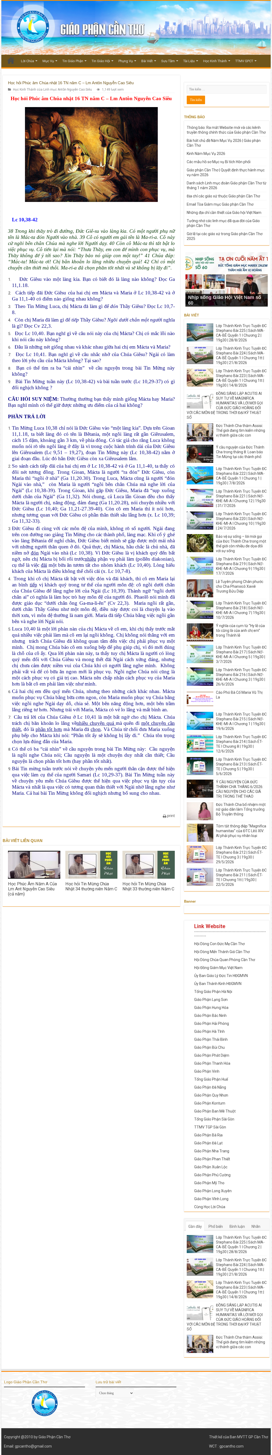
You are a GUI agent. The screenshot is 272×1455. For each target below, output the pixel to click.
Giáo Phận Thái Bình (211, 1039)
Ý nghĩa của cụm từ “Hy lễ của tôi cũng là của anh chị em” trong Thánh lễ (240, 630)
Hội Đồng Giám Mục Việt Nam (218, 968)
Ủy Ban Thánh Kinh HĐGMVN (217, 984)
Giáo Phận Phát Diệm (211, 1055)
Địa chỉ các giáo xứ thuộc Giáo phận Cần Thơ (223, 196)
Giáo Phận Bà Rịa (208, 1135)
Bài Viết (147, 61)
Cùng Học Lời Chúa (209, 1207)
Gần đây (195, 1226)
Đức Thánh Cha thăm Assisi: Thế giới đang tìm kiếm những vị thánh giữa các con (240, 430)
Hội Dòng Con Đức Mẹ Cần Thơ (219, 944)
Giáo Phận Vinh (206, 1071)
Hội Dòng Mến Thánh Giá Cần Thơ (222, 952)
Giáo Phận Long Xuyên (213, 1191)
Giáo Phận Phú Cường (212, 1175)
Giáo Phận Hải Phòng (211, 1023)
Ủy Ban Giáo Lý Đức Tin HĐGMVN (221, 976)
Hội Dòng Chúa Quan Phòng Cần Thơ (224, 960)
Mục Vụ (48, 61)
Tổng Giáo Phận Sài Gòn (214, 1119)
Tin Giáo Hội (101, 61)
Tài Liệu (189, 61)
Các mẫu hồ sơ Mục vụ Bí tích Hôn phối (218, 162)
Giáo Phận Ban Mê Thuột (215, 1111)
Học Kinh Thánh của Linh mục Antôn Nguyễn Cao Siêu (52, 89)
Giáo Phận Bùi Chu (209, 1047)
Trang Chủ (11, 60)
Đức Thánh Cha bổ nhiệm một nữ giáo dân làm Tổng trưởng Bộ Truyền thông (241, 809)
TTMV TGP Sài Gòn (210, 1127)
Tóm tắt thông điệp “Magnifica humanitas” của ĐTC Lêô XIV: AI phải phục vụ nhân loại (241, 831)
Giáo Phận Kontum (209, 1103)
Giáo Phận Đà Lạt (208, 1143)
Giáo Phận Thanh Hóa (212, 1063)
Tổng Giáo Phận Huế (211, 1079)
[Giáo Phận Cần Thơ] (136, 28)
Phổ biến (216, 1226)
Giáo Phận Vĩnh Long (211, 1199)
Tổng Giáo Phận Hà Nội (213, 991)
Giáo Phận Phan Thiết (212, 1159)
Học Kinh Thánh (215, 61)
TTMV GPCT (244, 61)
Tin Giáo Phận (72, 61)
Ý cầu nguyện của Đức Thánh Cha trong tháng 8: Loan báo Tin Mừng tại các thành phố (240, 452)
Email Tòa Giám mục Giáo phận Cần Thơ (220, 204)
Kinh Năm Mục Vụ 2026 (206, 153)
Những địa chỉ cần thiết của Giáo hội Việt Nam (224, 212)
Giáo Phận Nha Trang (211, 1151)
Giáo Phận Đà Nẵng (210, 1087)
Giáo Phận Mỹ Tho (209, 1183)
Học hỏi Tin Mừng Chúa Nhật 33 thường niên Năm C (148, 886)
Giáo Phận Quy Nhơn (211, 1095)
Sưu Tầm (168, 61)
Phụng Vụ (125, 61)
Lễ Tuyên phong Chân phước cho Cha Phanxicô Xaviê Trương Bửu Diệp (239, 586)
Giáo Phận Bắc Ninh (210, 1015)
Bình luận (237, 1226)
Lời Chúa (27, 61)
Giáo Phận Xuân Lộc (210, 1167)
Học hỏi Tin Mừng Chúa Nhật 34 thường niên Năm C (91, 886)
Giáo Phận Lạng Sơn (211, 999)
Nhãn (256, 1226)
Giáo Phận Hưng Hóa (211, 1007)
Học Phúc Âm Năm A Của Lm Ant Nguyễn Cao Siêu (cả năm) (32, 888)
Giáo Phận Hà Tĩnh (209, 1031)
